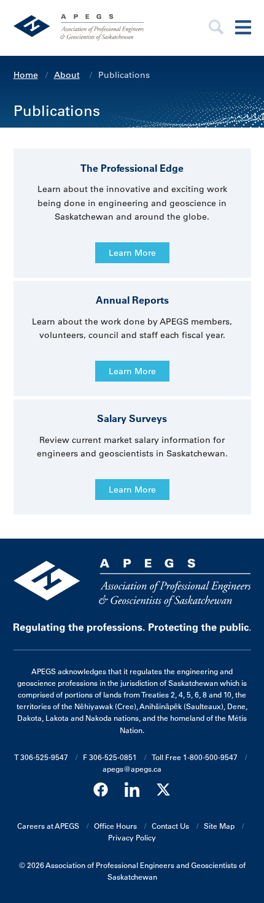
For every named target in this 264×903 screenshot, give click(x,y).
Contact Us (170, 826)
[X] (163, 790)
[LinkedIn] (132, 790)
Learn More (132, 252)
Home (26, 74)
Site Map (219, 826)
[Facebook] (100, 790)
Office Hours (115, 826)
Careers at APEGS (48, 826)
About (67, 74)
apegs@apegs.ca (132, 769)
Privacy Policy (132, 837)
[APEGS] (97, 28)
